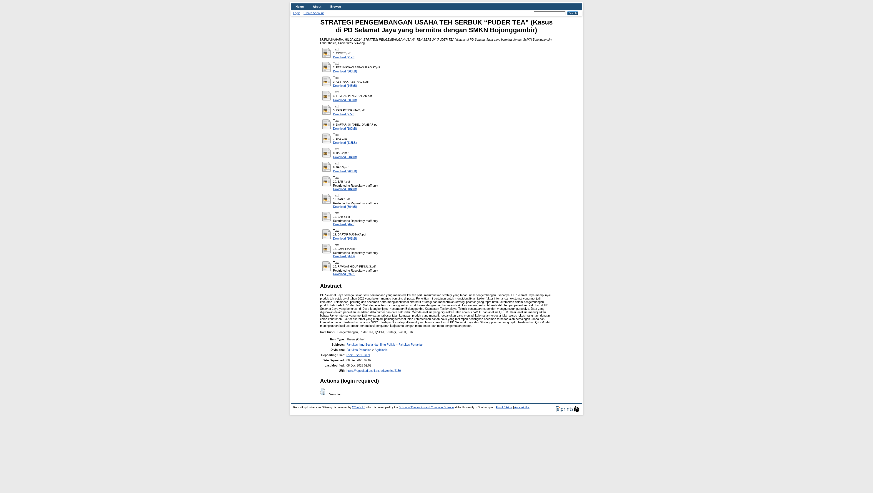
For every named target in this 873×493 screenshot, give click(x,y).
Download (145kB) (345, 85)
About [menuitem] (317, 6)
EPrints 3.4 (358, 407)
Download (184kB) (345, 189)
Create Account (314, 13)
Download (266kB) (345, 171)
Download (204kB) (345, 157)
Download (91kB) (344, 57)
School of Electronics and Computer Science (426, 407)
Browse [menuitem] (335, 6)
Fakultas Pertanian (411, 344)
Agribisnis (381, 350)
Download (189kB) (345, 128)
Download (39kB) (344, 274)
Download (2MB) (344, 256)
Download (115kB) (345, 142)
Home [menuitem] (300, 6)
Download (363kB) (345, 71)
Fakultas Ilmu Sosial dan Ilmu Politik (370, 344)
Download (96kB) (344, 224)
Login (296, 13)
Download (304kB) (345, 206)
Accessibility (521, 407)
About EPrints (504, 407)
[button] (322, 392)
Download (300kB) (345, 100)
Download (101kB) (345, 238)
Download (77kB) (344, 114)
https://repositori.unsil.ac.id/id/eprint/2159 (373, 370)
